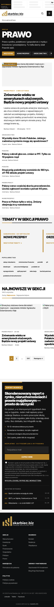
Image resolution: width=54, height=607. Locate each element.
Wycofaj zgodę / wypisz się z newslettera (23, 481)
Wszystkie (8, 53)
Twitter (14, 597)
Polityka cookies (8, 580)
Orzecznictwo (40, 53)
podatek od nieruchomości (12, 276)
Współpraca (33, 545)
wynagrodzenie (8, 271)
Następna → (38, 358)
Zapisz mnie (27, 457)
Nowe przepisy (23, 53)
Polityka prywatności (11, 477)
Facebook (21, 597)
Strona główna (7, 20)
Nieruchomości (8, 539)
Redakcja (32, 542)
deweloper (6, 267)
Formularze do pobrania (11, 568)
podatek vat (35, 267)
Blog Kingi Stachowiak (36, 571)
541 (28, 358)
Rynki (5, 545)
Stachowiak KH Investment (38, 568)
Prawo (5, 559)
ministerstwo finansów (26, 262)
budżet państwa (45, 271)
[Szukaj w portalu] (42, 13)
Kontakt (31, 539)
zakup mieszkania (9, 262)
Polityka (5, 555)
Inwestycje (6, 542)
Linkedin (7, 597)
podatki (40, 262)
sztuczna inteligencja (21, 267)
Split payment (21, 271)
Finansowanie (7, 549)
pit (47, 262)
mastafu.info (34, 604)
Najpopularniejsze (22, 295)
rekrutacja (33, 271)
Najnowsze (11, 295)
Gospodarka (7, 552)
